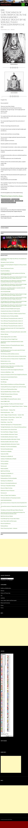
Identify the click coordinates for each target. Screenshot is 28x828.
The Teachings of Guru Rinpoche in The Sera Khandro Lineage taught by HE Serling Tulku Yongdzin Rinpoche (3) (13, 298)
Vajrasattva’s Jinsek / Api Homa (7, 262)
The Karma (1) (4, 493)
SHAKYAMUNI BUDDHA (6, 500)
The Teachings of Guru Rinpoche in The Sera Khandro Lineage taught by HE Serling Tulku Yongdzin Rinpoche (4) (13, 294)
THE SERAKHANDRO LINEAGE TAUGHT (8, 202)
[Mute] (23, 249)
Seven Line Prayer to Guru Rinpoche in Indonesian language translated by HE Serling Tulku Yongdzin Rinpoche (13, 210)
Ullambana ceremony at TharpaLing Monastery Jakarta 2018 (13, 331)
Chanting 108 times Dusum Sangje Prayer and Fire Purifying (13, 386)
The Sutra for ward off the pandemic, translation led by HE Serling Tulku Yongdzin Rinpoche (13, 288)
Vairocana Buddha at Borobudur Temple (9, 434)
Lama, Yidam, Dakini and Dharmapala (8, 521)
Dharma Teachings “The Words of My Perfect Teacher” (12, 403)
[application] (14, 243)
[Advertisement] (14, 553)
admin (13, 29)
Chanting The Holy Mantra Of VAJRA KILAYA (10, 311)
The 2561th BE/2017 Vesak (6, 347)
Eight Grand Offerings (5, 471)
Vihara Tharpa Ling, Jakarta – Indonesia (9, 528)
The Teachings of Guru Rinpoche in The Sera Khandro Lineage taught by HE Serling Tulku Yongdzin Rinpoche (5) (13, 285)
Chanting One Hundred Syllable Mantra (9, 377)
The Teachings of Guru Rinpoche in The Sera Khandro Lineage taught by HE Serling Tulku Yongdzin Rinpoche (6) (13, 277)
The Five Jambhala (4, 461)
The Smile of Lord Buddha (6, 451)
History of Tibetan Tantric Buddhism (8, 495)
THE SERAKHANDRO (19, 200)
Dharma (2, 10)
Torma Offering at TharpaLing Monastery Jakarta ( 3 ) (12, 320)
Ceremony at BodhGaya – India (7, 372)
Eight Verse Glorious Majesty (7, 516)
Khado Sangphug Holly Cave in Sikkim (9, 336)
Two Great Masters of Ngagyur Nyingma (9, 431)
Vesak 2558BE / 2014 (5, 401)
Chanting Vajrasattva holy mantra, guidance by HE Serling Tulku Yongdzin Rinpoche (13, 216)
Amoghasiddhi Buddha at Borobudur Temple (10, 444)
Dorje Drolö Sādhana (5, 270)
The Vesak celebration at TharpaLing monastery (11, 497)
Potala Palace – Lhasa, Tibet (6, 422)
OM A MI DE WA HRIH (5, 291)
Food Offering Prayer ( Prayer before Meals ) (10, 518)
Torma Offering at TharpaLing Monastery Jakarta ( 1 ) (12, 325)
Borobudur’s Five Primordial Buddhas (9, 446)
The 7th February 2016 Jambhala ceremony (10, 353)
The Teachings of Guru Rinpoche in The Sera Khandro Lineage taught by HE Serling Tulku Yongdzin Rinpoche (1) (13, 305)
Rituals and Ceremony (5, 602)
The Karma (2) (4, 466)
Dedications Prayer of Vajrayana (7, 490)
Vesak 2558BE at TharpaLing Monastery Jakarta (11, 399)
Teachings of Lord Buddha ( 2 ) (7, 473)
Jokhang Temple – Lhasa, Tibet (7, 419)
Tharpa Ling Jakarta (6, 4)
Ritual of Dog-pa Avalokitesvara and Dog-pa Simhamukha (13, 384)
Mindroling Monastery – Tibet (7, 412)
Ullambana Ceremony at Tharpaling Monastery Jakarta (12, 345)
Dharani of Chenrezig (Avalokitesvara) (9, 483)
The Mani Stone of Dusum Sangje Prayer (9, 339)
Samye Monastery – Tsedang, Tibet (8, 410)
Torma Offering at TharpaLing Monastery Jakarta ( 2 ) (12, 323)
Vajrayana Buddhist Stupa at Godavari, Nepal (10, 391)
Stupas (2, 605)
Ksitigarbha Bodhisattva (6, 475)
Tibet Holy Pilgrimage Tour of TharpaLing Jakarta (11, 424)
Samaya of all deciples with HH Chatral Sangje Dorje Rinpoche (14, 374)
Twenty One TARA (4, 453)
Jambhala (3, 598)
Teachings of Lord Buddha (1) (7, 480)
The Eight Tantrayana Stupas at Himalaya (9, 394)
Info (1, 595)
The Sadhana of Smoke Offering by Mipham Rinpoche (12, 510)
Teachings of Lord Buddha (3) (7, 456)
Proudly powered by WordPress (6, 819)
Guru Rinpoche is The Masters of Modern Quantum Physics (13, 313)
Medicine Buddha (4, 468)
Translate (11, 580)
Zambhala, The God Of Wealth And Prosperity (10, 308)
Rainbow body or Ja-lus (6, 361)
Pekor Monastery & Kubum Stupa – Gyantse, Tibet (11, 417)
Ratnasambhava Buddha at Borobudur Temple (10, 439)
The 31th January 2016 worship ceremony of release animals (13, 356)
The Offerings (3, 381)
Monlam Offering (4, 334)
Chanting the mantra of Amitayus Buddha (9, 316)
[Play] (2, 249)
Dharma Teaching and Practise (7, 268)
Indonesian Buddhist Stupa (6, 396)
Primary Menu (26, 4)
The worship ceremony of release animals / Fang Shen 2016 (13, 358)
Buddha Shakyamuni (6, 199)
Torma (2, 607)
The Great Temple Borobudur (7, 449)
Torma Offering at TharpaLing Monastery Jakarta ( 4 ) (12, 318)
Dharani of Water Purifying (6, 488)
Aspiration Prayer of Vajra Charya (8, 363)
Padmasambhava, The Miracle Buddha (9, 478)
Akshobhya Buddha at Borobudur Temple (9, 441)
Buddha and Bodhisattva (6, 588)
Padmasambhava (15, 199)
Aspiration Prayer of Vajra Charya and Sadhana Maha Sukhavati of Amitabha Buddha (12, 366)
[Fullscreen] (25, 249)
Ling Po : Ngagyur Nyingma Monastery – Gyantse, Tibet (12, 414)
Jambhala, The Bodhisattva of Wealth (8, 458)
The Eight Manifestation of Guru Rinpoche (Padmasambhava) (13, 427)
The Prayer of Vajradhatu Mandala (8, 485)
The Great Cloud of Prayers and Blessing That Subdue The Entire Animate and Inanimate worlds (13, 513)
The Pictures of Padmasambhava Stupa (9, 389)
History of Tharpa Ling (5, 593)
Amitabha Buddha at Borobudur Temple (9, 436)
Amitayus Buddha (4, 463)
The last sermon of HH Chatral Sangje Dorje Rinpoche (12, 369)
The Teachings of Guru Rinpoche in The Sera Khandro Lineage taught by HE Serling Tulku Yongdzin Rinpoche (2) (13, 302)
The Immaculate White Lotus (7, 200)
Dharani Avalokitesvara (6, 523)
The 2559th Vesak (4, 379)
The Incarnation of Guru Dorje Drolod (9, 429)
